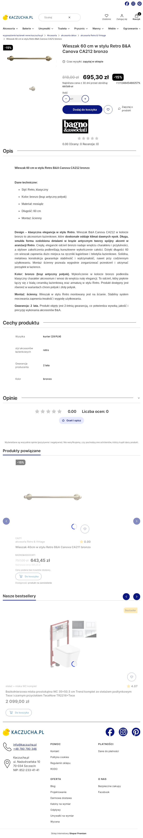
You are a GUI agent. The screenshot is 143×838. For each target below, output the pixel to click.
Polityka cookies (59, 757)
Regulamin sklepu (60, 762)
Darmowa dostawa (61, 797)
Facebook (104, 792)
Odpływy (55, 809)
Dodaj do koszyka (85, 109)
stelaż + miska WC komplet (21, 686)
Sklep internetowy (68, 833)
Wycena (55, 821)
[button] (76, 17)
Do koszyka (32, 576)
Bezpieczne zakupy (109, 786)
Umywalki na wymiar (62, 815)
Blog (52, 786)
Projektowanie (58, 792)
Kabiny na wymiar (60, 803)
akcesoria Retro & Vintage (93, 35)
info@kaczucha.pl (25, 744)
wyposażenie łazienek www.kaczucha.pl (23, 35)
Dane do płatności (108, 751)
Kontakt (54, 751)
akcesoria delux (68, 35)
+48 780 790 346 (25, 749)
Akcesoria (52, 35)
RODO (54, 768)
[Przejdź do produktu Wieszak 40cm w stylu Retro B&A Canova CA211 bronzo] (53, 496)
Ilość (65, 92)
